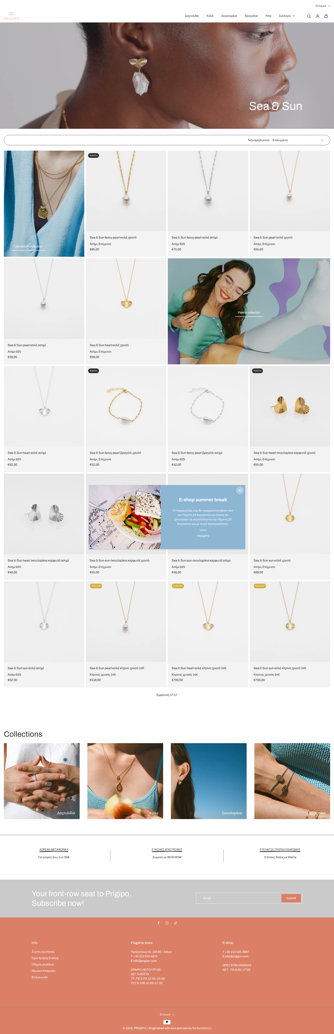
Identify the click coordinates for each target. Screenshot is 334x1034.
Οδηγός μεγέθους (43, 964)
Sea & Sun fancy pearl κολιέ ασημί (195, 237)
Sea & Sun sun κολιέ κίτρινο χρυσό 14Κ (280, 668)
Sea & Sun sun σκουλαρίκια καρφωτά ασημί (201, 560)
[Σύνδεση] (317, 16)
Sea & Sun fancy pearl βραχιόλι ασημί (197, 452)
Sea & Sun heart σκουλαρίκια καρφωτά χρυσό (284, 452)
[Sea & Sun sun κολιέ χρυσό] (290, 514)
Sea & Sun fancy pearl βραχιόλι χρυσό (115, 452)
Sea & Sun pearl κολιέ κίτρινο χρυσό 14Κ (117, 668)
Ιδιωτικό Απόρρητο (43, 970)
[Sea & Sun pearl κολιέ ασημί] (44, 298)
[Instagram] (167, 923)
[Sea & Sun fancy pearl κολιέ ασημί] (208, 191)
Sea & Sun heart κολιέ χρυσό (109, 345)
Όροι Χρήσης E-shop (45, 958)
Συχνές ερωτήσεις (43, 951)
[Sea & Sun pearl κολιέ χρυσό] (290, 191)
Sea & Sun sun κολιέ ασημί (26, 668)
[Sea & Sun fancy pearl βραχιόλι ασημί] (208, 406)
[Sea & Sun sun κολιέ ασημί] (44, 621)
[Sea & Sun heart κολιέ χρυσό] (126, 298)
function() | (204, 1028)
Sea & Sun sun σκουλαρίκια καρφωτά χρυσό (119, 560)
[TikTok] (175, 923)
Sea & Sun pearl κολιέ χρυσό (273, 237)
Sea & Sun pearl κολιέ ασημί (27, 345)
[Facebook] (158, 923)
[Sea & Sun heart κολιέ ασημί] (44, 406)
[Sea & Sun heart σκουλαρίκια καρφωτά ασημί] (44, 514)
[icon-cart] (326, 16)
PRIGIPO (140, 1028)
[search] (309, 16)
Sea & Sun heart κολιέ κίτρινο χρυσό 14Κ (199, 668)
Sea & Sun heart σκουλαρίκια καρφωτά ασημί (38, 560)
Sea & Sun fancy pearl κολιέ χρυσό (113, 237)
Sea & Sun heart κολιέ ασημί (27, 452)
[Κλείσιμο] (240, 490)
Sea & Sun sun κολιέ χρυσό (272, 560)
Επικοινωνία (40, 977)
